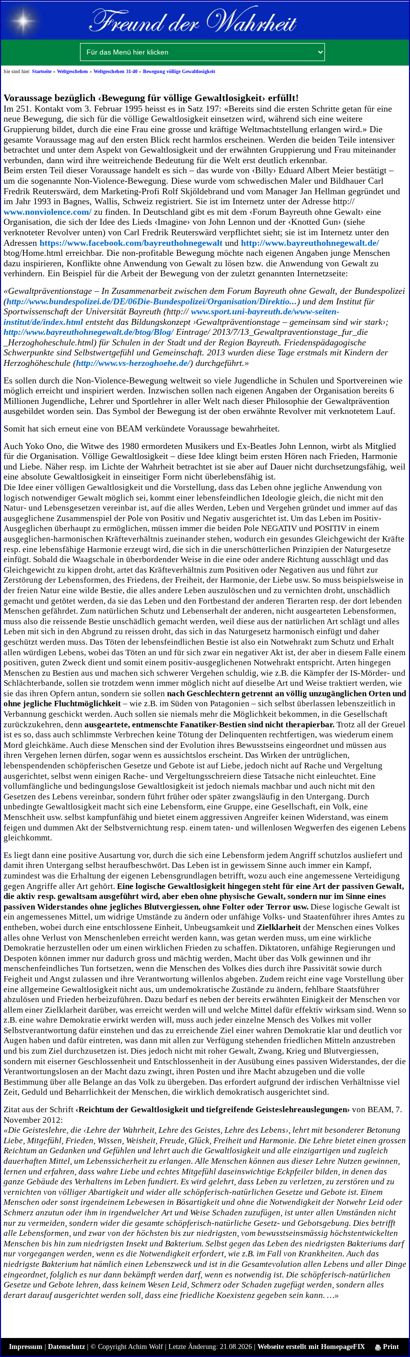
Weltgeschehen (72, 71)
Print (390, 1346)
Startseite (42, 71)
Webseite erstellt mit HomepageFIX (311, 1346)
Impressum (25, 1346)
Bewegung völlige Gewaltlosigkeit (179, 71)
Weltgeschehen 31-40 (116, 71)
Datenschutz (66, 1346)
